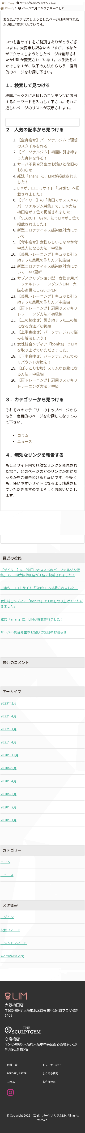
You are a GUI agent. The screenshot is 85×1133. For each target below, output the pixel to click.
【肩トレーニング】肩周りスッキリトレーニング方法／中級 (47, 383)
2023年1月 (8, 703)
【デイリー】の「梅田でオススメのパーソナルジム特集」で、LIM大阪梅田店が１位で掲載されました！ (47, 206)
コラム (23, 435)
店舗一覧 (12, 1065)
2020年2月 (8, 807)
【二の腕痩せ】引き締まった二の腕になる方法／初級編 (47, 323)
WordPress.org (12, 956)
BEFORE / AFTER (16, 1073)
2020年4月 (8, 781)
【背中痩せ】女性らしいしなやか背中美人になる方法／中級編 (47, 245)
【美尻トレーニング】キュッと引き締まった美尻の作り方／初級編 (47, 257)
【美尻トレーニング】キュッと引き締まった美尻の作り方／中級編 (47, 299)
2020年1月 (8, 820)
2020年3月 (8, 794)
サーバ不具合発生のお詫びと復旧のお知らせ (33, 632)
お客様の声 (48, 1082)
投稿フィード (10, 930)
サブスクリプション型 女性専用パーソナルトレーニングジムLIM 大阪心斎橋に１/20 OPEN (47, 284)
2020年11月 (9, 755)
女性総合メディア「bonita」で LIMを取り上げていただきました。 (47, 347)
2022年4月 (8, 716)
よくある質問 (50, 1073)
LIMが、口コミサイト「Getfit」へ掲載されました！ (39, 587)
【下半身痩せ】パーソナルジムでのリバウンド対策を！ (47, 359)
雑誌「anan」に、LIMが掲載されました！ (32, 619)
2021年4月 (8, 742)
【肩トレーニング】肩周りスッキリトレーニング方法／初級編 (47, 311)
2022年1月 (8, 729)
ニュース (24, 441)
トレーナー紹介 (51, 1065)
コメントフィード (13, 942)
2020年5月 (8, 767)
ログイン (7, 916)
